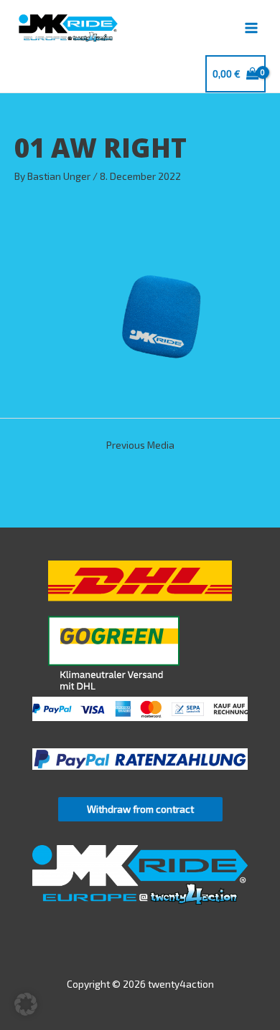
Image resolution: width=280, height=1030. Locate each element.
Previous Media (140, 445)
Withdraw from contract (140, 809)
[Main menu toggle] (252, 28)
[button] (26, 1004)
